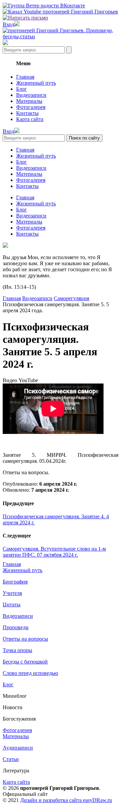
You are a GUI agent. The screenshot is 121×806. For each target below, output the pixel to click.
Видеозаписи (31, 95)
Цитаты (12, 604)
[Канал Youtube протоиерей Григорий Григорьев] (60, 11)
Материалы (29, 101)
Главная (25, 77)
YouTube (28, 380)
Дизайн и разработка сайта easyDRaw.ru (66, 800)
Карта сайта (29, 119)
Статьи (11, 759)
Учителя (12, 593)
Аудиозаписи (18, 748)
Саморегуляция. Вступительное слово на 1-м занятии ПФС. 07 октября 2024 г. (54, 552)
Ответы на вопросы (25, 639)
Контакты (27, 113)
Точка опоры (17, 650)
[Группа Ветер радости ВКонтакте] (44, 5)
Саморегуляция (71, 298)
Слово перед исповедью (30, 673)
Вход (8, 24)
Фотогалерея (30, 107)
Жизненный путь (36, 83)
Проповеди (16, 627)
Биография (15, 582)
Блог (21, 89)
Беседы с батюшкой (25, 661)
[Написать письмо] (25, 18)
